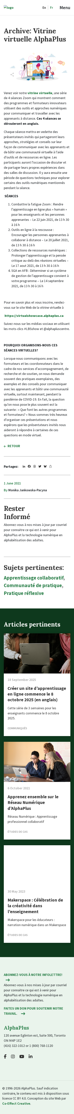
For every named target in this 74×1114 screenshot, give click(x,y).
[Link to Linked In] (32, 1056)
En (44, 7)
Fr (51, 7)
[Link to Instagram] (14, 1056)
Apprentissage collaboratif (33, 578)
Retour (14, 446)
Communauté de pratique (33, 585)
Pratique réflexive (24, 593)
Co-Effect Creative (16, 1103)
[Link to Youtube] (23, 1056)
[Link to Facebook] (7, 1056)
